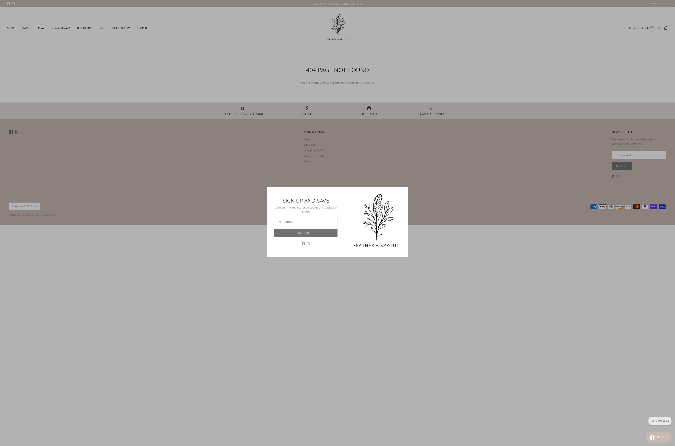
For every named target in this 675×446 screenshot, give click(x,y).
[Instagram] (308, 243)
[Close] (403, 191)
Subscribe (305, 233)
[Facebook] (303, 243)
